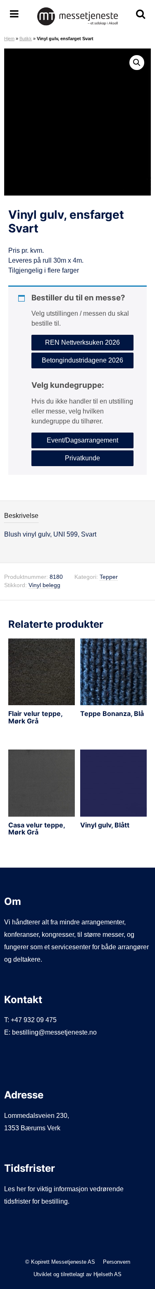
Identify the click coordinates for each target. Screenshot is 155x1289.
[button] (136, 62)
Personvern (116, 1262)
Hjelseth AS (107, 1274)
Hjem (9, 38)
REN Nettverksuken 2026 (82, 342)
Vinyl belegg (44, 585)
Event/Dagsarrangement (82, 440)
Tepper (109, 577)
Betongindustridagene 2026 (82, 360)
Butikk (25, 38)
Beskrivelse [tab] (21, 515)
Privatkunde (82, 458)
